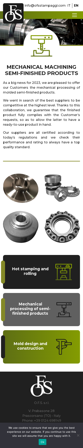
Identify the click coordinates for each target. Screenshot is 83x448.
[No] (78, 435)
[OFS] (13, 13)
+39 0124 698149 (47, 420)
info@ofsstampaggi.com (45, 5)
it (69, 5)
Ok (42, 442)
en (76, 5)
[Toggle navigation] (74, 15)
